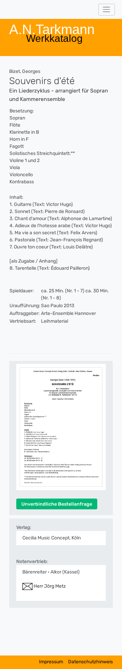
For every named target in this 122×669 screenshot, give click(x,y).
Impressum (51, 662)
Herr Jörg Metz (49, 586)
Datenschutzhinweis (90, 662)
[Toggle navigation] (106, 10)
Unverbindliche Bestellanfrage (56, 504)
